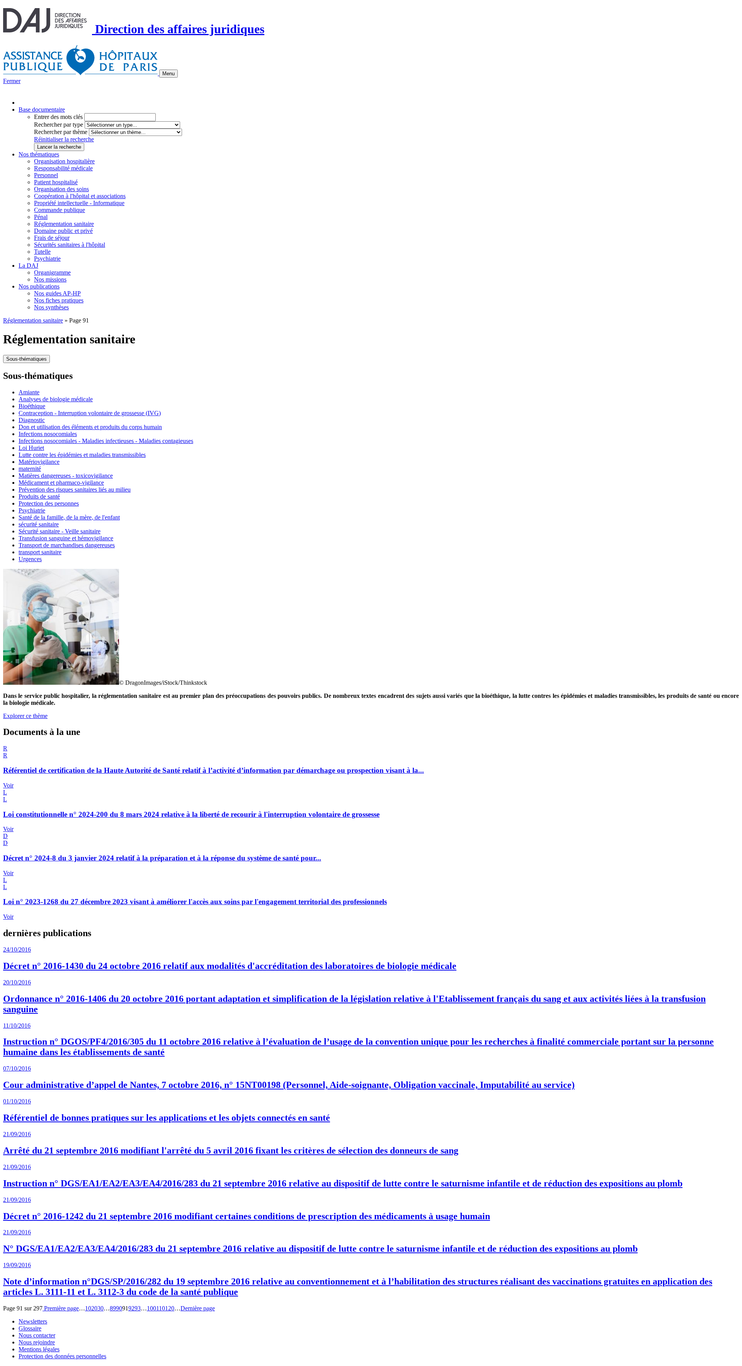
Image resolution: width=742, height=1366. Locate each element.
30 (100, 1308)
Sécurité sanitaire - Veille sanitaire (59, 531)
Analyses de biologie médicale (56, 399)
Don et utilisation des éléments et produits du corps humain (90, 427)
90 (119, 1308)
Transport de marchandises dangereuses (67, 545)
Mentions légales (39, 1349)
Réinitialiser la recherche (64, 139)
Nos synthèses (51, 307)
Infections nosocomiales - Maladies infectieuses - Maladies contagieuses (106, 441)
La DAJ (28, 265)
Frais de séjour (52, 237)
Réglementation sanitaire (64, 224)
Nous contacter (37, 1335)
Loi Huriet (31, 448)
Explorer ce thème (25, 716)
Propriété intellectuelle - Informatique (79, 203)
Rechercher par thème (60, 132)
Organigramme (52, 272)
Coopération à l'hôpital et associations (80, 196)
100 (151, 1308)
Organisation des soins (61, 189)
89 (113, 1308)
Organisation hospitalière (64, 161)
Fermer (11, 81)
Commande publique (59, 210)
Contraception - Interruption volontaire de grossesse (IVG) (90, 413)
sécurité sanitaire (39, 524)
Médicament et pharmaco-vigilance (61, 482)
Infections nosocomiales (48, 434)
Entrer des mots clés (58, 117)
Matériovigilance (39, 461)
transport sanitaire (40, 552)
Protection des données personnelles (62, 1356)
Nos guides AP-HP (57, 293)
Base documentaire (42, 109)
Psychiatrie (47, 258)
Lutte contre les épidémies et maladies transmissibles (82, 454)
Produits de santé (39, 496)
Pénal (41, 217)
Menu (168, 73)
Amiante (29, 392)
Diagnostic (32, 420)
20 (94, 1308)
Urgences (30, 559)
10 (88, 1308)
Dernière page (197, 1308)
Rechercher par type (58, 124)
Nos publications (39, 286)
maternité (30, 468)
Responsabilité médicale (63, 168)
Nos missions (50, 279)
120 (169, 1308)
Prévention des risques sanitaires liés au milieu (75, 489)
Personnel (46, 175)
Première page (61, 1308)
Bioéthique (32, 406)
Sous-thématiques (26, 359)
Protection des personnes (49, 503)
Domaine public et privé (63, 230)
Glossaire (30, 1328)
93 (137, 1308)
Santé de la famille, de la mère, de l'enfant (69, 517)
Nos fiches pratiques (58, 300)
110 (160, 1308)
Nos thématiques (39, 154)
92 (131, 1308)
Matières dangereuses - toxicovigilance (66, 475)
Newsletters (33, 1321)
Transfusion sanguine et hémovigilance (66, 538)
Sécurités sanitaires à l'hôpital (69, 244)
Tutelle (42, 251)
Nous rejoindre (37, 1342)
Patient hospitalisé (56, 182)
